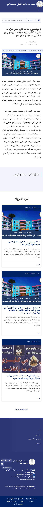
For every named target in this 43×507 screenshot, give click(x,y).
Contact (31, 501)
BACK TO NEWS (21, 410)
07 (17, 474)
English (20, 504)
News (30, 20)
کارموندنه (38, 443)
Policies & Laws (11, 501)
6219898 (21, 474)
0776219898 (6, 468)
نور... (38, 264)
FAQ (22, 501)
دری (13, 504)
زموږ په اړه (38, 434)
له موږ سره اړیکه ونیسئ (34, 439)
